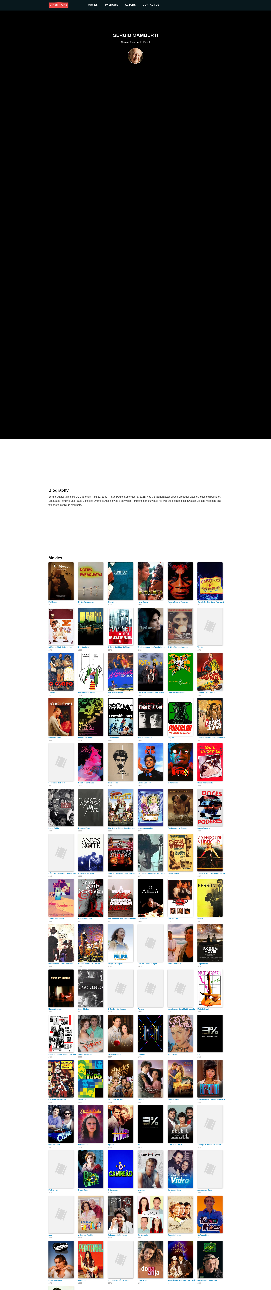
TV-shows (111, 4)
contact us (151, 4)
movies (93, 4)
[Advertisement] (135, 461)
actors (130, 4)
